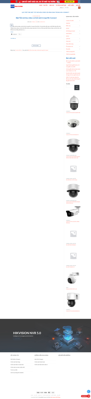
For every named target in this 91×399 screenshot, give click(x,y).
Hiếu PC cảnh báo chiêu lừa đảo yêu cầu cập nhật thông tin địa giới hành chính (73, 79)
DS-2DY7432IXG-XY (70, 267)
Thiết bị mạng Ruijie (70, 54)
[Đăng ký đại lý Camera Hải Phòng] (44, 1)
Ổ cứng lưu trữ (69, 46)
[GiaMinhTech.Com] (17, 6)
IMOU (67, 36)
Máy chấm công (69, 43)
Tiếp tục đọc (36, 45)
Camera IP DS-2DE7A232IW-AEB (73, 112)
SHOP (40, 5)
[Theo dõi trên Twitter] (78, 2)
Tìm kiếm (68, 83)
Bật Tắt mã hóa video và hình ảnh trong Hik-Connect (38, 50)
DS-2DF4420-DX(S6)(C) (71, 244)
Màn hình (68, 41)
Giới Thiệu (71, 5)
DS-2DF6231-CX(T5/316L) (71, 179)
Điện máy (68, 25)
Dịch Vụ (51, 5)
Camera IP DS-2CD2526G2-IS (72, 134)
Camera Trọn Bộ (69, 20)
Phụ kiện (68, 49)
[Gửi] (79, 8)
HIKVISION (69, 33)
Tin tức (45, 5)
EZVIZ (67, 28)
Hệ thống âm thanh (70, 31)
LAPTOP (68, 38)
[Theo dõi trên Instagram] (79, 0)
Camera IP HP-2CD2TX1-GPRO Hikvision (72, 222)
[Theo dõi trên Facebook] (78, 0)
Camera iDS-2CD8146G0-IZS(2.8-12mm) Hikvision (73, 202)
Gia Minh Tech (42, 21)
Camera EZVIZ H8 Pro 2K (71, 289)
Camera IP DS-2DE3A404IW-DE (73, 311)
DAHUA (68, 23)
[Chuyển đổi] (79, 20)
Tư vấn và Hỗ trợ (61, 5)
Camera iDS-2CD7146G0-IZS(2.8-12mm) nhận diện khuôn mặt (73, 157)
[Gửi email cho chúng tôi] (79, 2)
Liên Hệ (78, 5)
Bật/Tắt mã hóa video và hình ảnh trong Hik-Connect (36, 18)
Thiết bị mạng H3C (70, 51)
